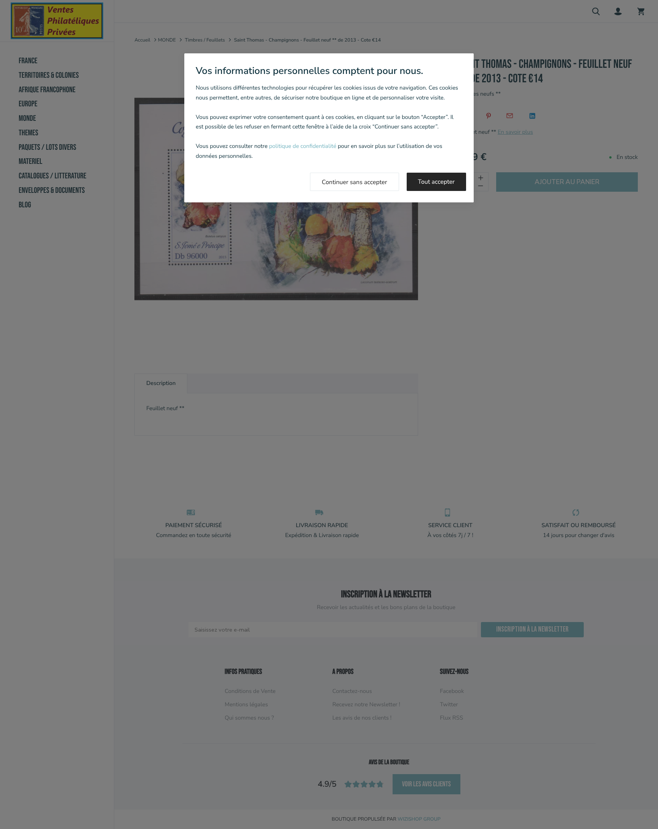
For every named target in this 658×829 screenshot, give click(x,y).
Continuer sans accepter (354, 182)
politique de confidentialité (302, 146)
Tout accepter (436, 182)
